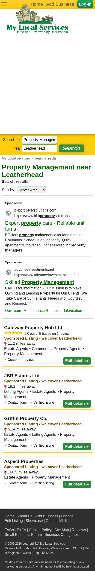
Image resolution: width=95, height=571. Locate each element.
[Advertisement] (47, 84)
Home (37, 4)
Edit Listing (14, 521)
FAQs (9, 530)
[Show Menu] (4, 4)
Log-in (85, 4)
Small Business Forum (23, 535)
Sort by (8, 190)
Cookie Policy (40, 530)
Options (67, 516)
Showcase (34, 521)
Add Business (60, 4)
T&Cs (21, 530)
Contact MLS (56, 521)
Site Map (61, 530)
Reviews (79, 530)
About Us (25, 516)
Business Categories (62, 535)
